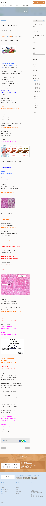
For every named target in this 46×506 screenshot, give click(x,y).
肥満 (16, 498)
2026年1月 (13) (37, 91)
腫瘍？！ (34, 37)
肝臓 (7, 36)
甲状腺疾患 (17, 493)
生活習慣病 (17, 487)
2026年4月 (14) (37, 87)
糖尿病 (17, 489)
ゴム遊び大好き (35, 70)
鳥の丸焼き (34, 52)
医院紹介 (3, 487)
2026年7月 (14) (37, 83)
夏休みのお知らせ (35, 59)
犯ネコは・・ (34, 48)
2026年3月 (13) (37, 88)
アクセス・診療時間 (4, 491)
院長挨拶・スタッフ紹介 (5, 489)
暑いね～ (34, 41)
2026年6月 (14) (37, 84)
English (3, 493)
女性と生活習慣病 (18, 491)
